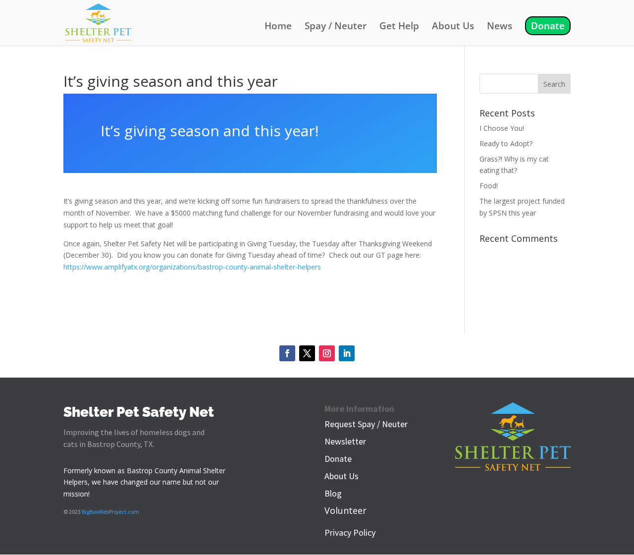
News (499, 27)
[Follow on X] (307, 353)
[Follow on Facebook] (287, 353)
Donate (548, 25)
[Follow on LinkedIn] (347, 353)
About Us (453, 27)
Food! (488, 185)
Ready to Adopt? (505, 143)
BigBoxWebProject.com (110, 511)
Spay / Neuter (336, 27)
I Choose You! (501, 128)
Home (278, 27)
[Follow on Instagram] (327, 353)
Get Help (399, 27)
